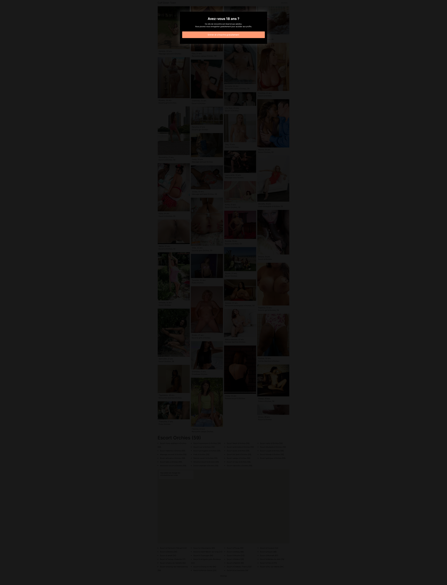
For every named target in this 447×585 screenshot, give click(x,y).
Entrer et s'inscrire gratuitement (223, 35)
